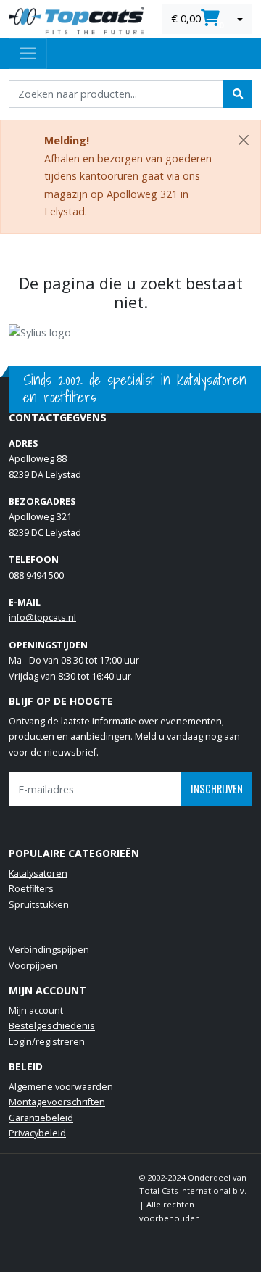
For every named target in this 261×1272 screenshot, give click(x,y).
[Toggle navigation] (28, 53)
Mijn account (36, 1010)
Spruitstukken (39, 905)
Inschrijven (217, 788)
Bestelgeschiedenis (52, 1026)
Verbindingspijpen (49, 949)
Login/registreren (47, 1042)
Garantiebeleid (41, 1118)
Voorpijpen (33, 965)
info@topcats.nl (42, 617)
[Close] (243, 140)
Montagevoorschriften (57, 1102)
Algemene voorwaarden (61, 1087)
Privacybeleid (37, 1133)
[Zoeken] (237, 94)
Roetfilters (31, 889)
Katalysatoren (38, 873)
